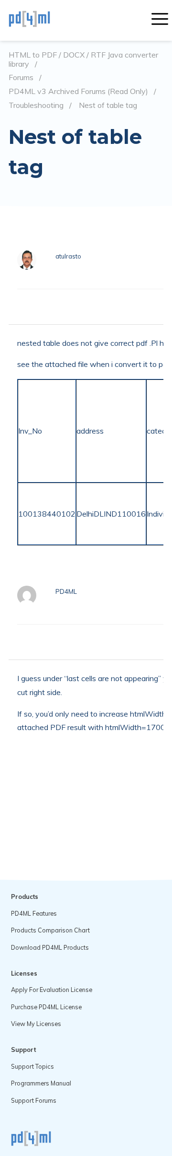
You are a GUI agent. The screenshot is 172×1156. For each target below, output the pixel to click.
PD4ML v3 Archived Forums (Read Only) (78, 91)
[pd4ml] (40, 20)
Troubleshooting (36, 105)
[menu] (159, 20)
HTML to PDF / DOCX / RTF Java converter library (83, 59)
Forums (21, 77)
